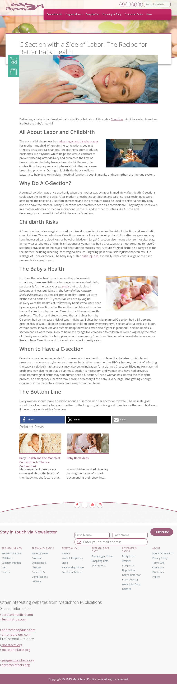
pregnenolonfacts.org (17, 660)
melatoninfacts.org (15, 650)
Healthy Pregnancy (31, 7)
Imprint (156, 576)
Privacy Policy (159, 558)
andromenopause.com (18, 630)
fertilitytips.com (13, 619)
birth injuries (90, 256)
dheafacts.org (11, 645)
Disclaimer (158, 572)
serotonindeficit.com (17, 615)
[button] (42, 419)
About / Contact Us (163, 553)
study (65, 286)
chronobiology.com (16, 634)
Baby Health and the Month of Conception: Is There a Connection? (39, 462)
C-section (117, 119)
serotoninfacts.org (15, 665)
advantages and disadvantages (79, 141)
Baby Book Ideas (78, 458)
